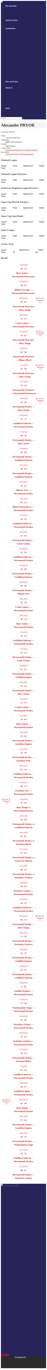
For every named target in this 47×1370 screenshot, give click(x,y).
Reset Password (15, 114)
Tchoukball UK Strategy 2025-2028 (21, 92)
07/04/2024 (23, 432)
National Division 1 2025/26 (24, 34)
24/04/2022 (23, 666)
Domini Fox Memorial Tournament (21, 69)
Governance (14, 98)
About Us (8, 87)
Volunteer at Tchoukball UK (19, 104)
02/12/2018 (23, 1150)
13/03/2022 (23, 699)
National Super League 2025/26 (25, 32)
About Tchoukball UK (17, 90)
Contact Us (13, 106)
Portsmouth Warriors (30, 150)
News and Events (11, 81)
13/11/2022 (24, 632)
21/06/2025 (23, 332)
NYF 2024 (18, 65)
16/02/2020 (23, 799)
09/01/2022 (23, 766)
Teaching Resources (16, 26)
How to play (14, 8)
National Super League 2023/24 (25, 45)
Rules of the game (16, 10)
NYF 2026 (18, 61)
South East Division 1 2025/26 (24, 51)
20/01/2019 (23, 1116)
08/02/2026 (23, 298)
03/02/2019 (23, 1083)
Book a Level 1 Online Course (20, 24)
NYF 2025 (18, 63)
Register (12, 110)
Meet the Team (15, 96)
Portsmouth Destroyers (13, 150)
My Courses (14, 112)
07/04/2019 (23, 983)
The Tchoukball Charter (17, 18)
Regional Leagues (15, 49)
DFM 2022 (18, 77)
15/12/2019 (23, 849)
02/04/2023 (23, 565)
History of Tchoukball (17, 94)
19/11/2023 (24, 499)
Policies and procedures (22, 102)
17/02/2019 (23, 1050)
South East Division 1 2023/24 (24, 55)
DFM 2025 (18, 71)
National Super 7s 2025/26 (23, 36)
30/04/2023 (23, 532)
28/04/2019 (23, 916)
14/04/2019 (23, 949)
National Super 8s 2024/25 (23, 43)
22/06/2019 (23, 883)
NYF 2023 (18, 67)
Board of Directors (21, 100)
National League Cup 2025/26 (19, 79)
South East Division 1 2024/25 (24, 53)
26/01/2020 (23, 816)
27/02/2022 (23, 732)
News (12, 83)
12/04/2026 (23, 265)
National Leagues (15, 30)
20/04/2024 (23, 398)
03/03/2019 (23, 1016)
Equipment (13, 16)
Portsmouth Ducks (12, 154)
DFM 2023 (18, 75)
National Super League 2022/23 (25, 47)
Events (12, 85)
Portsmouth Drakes (27, 154)
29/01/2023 (23, 599)
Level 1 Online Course (17, 22)
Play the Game (11, 6)
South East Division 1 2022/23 (24, 57)
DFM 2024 (18, 73)
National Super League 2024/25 (25, 38)
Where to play (14, 12)
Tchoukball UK (20, 1357)
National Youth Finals (17, 59)
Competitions (10, 28)
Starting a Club (15, 14)
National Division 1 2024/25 (24, 40)
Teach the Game (11, 20)
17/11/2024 (24, 365)
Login (7, 108)
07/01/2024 (23, 465)
